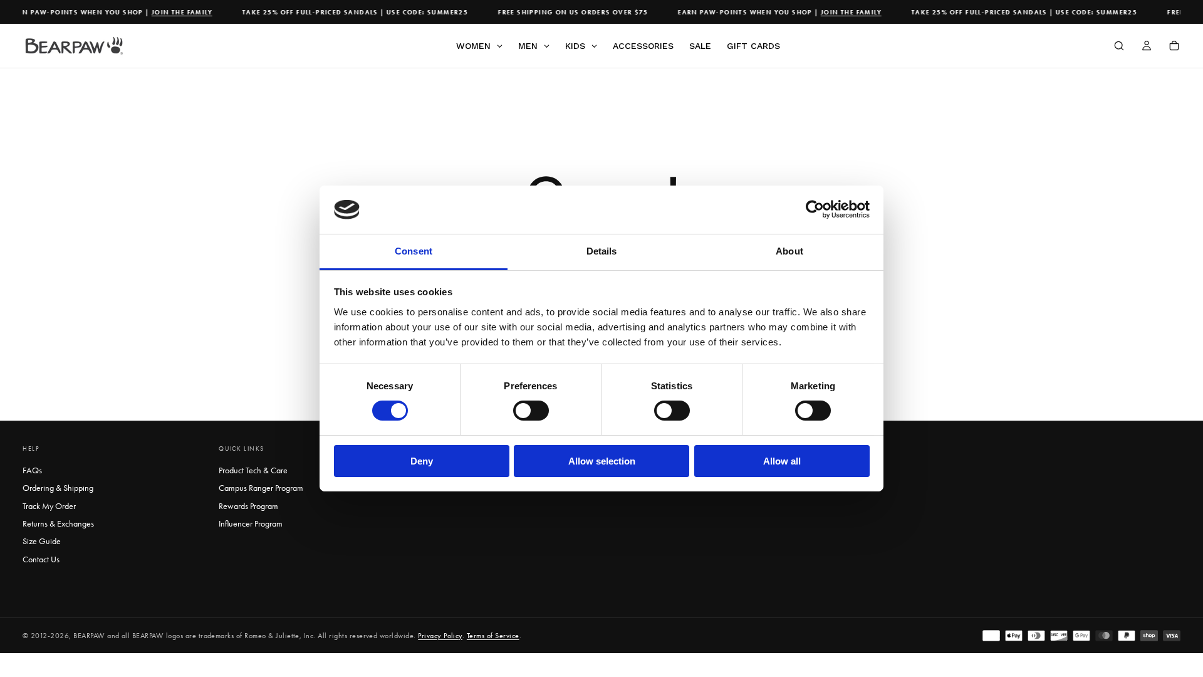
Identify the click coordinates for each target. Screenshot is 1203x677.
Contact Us (41, 559)
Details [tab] (601, 251)
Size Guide (42, 541)
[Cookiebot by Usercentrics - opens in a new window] (815, 209)
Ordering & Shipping (58, 488)
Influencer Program (251, 523)
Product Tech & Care (253, 470)
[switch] (531, 411)
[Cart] (1174, 47)
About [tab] (789, 251)
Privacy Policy (440, 635)
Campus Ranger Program (261, 488)
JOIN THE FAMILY (176, 12)
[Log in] (1146, 47)
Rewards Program (248, 506)
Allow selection (601, 461)
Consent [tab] (413, 251)
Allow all (782, 461)
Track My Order (49, 506)
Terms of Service (493, 635)
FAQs (32, 470)
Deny (421, 461)
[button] (1119, 47)
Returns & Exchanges (58, 523)
